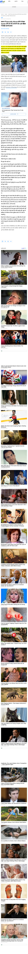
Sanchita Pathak (5, 28)
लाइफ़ (6, 14)
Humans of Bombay (11, 87)
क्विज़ (22, 1)
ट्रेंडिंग (9, 1)
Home (2, 14)
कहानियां (16, 1)
